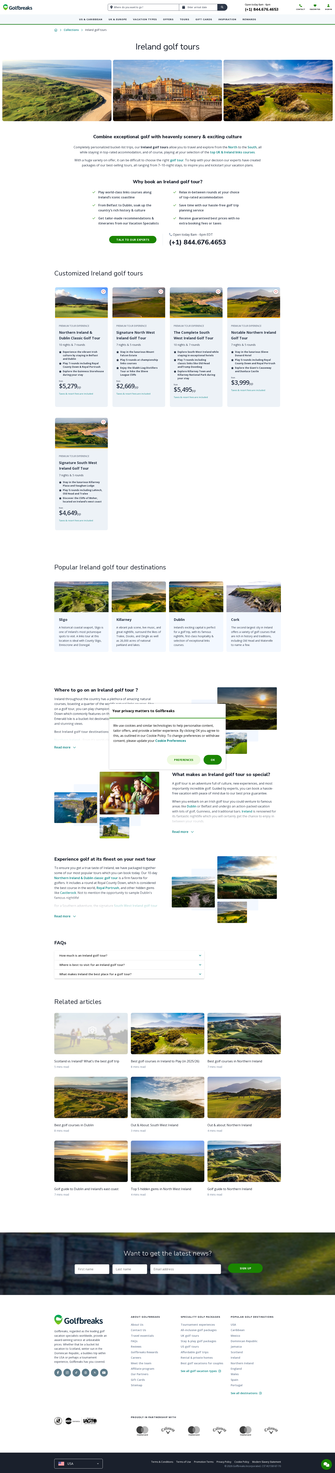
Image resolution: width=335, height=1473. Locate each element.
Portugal (237, 1385)
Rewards (249, 19)
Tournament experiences (198, 1324)
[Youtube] (104, 1373)
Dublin (191, 806)
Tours (184, 19)
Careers (136, 1357)
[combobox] (78, 1463)
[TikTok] (76, 1373)
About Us (137, 1324)
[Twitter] (94, 1373)
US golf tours (190, 1346)
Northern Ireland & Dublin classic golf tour (86, 878)
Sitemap (136, 1385)
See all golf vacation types (199, 1371)
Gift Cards (203, 19)
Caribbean (238, 1330)
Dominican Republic (244, 1341)
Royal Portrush (108, 888)
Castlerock (68, 893)
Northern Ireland (67, 740)
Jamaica (236, 1346)
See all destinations (244, 1393)
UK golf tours (190, 1335)
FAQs (134, 1341)
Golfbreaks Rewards (144, 1352)
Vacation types (145, 19)
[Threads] (85, 1373)
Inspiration (227, 19)
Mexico (235, 1335)
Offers (168, 19)
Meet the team (141, 1363)
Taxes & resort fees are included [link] (76, 393)
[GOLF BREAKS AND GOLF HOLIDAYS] (17, 7)
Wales (235, 1374)
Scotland (237, 1352)
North (232, 147)
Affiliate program (142, 1368)
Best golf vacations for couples (202, 1363)
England (236, 1368)
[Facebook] (58, 1373)
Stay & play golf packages (198, 1341)
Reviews (136, 1346)
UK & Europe (118, 19)
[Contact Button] (326, 1464)
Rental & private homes (197, 1357)
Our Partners (139, 1374)
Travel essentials (142, 1335)
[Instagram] (67, 1373)
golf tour (177, 160)
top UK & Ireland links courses (232, 152)
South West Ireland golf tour (135, 906)
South (252, 147)
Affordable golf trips (194, 1352)
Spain (234, 1380)
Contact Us (138, 1330)
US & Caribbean (90, 19)
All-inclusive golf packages (199, 1330)
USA (233, 1324)
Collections (71, 30)
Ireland (247, 811)
